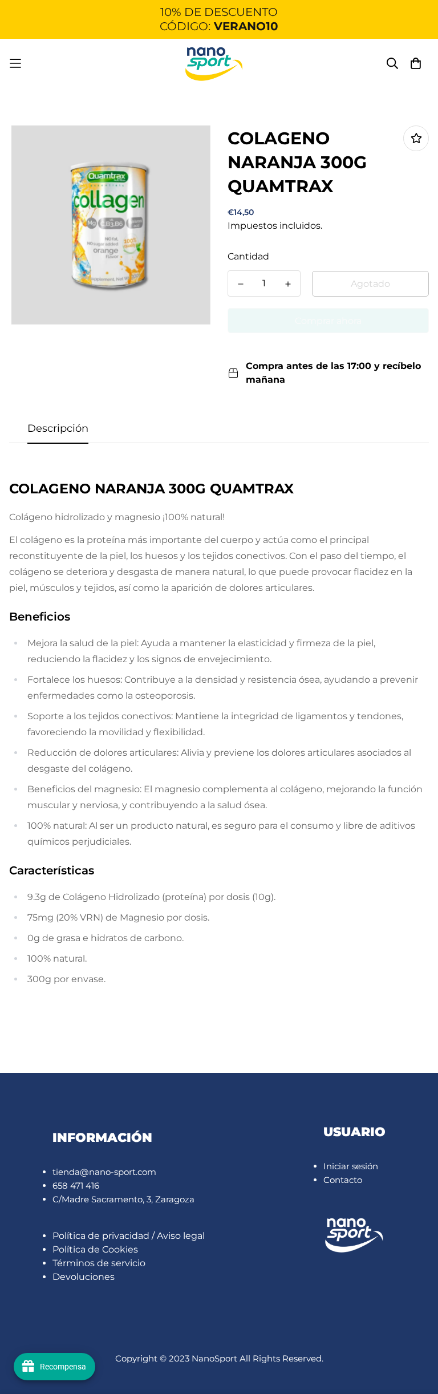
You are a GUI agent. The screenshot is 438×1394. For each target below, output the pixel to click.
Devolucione (81, 1276)
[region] (219, 19)
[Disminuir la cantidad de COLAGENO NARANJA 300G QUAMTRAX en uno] (240, 284)
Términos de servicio (98, 1263)
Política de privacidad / (104, 1235)
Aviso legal (181, 1235)
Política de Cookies (95, 1249)
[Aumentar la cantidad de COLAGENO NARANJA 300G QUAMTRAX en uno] (287, 284)
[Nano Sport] (214, 63)
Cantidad (248, 256)
